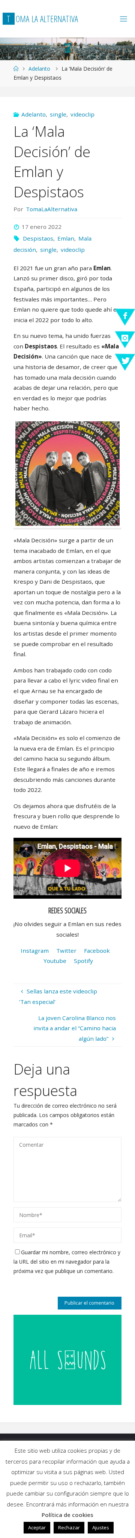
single (58, 114)
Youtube (55, 960)
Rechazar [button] (69, 1527)
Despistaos (38, 238)
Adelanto (39, 68)
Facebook (97, 950)
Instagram (35, 950)
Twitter (66, 950)
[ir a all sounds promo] (68, 1359)
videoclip (82, 114)
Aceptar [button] (37, 1527)
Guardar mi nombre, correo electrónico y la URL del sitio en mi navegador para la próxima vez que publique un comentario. (67, 1262)
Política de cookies (67, 1514)
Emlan (65, 238)
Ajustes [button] (100, 1527)
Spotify (83, 960)
